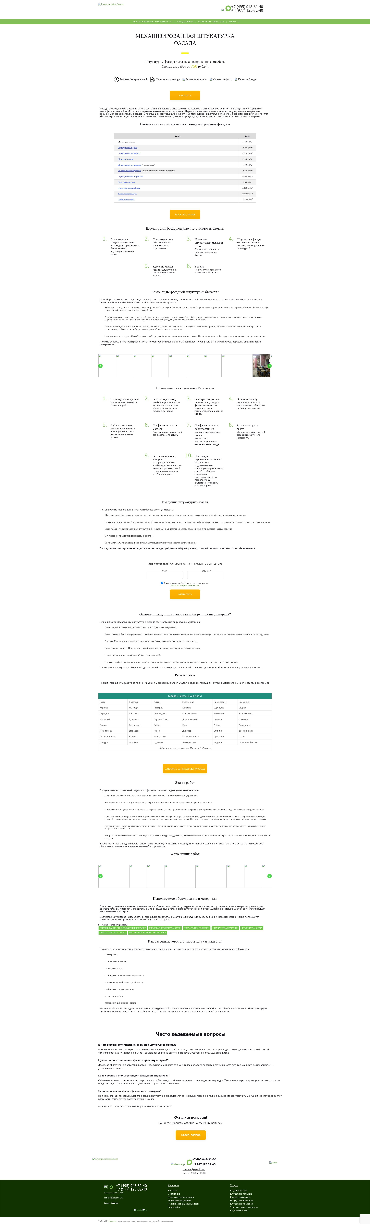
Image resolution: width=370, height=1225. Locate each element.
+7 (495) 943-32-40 (247, 6)
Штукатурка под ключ (196, 928)
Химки (114, 1203)
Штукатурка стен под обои (127, 148)
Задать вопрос (190, 1135)
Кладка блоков (185, 22)
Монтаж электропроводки (127, 194)
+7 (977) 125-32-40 (247, 10)
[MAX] (228, 9)
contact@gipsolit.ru (194, 1169)
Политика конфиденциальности (185, 585)
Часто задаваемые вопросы (181, 1197)
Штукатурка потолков (241, 1194)
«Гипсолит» (112, 1221)
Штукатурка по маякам (241, 1204)
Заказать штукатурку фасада (185, 768)
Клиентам (173, 1185)
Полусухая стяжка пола (211, 22)
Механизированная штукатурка (147, 933)
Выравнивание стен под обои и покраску (123, 928)
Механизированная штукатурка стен (152, 22)
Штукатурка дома (252, 928)
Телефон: (206, 570)
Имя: (164, 570)
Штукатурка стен (238, 1190)
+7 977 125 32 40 (204, 1164)
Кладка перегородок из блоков (129, 188)
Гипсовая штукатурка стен (165, 928)
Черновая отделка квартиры (244, 1207)
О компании (174, 1194)
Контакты (234, 22)
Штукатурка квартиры (225, 928)
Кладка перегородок (240, 1197)
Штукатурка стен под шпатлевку (130, 165)
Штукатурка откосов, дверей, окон (130, 176)
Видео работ (174, 1207)
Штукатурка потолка (125, 159)
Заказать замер (185, 214)
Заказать (185, 95)
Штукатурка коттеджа (113, 933)
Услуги (234, 1185)
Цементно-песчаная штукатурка (129, 171)
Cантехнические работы (126, 200)
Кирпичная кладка (239, 1210)
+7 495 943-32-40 (204, 1159)
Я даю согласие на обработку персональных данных (186, 583)
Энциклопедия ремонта (179, 1200)
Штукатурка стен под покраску (129, 153)
